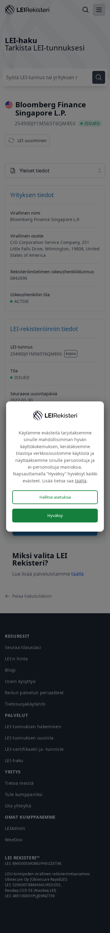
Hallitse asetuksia (55, 497)
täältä (80, 481)
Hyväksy (55, 515)
